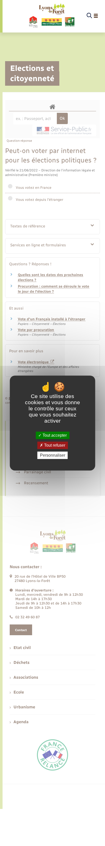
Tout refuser (54, 445)
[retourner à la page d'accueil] (51, 16)
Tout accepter (54, 435)
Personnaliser (52, 455)
